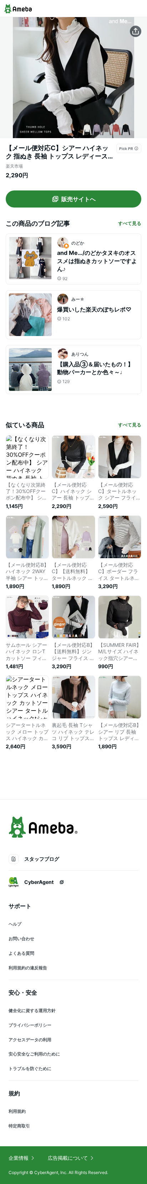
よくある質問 (21, 953)
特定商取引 (19, 1125)
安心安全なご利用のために (34, 1054)
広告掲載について (68, 1158)
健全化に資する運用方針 (32, 1010)
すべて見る (129, 223)
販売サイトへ (78, 199)
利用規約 (17, 1111)
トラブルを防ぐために (30, 1068)
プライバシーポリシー (30, 1025)
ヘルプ (15, 924)
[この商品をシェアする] (135, 31)
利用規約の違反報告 (28, 967)
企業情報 (19, 1158)
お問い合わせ (21, 938)
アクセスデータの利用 (30, 1039)
